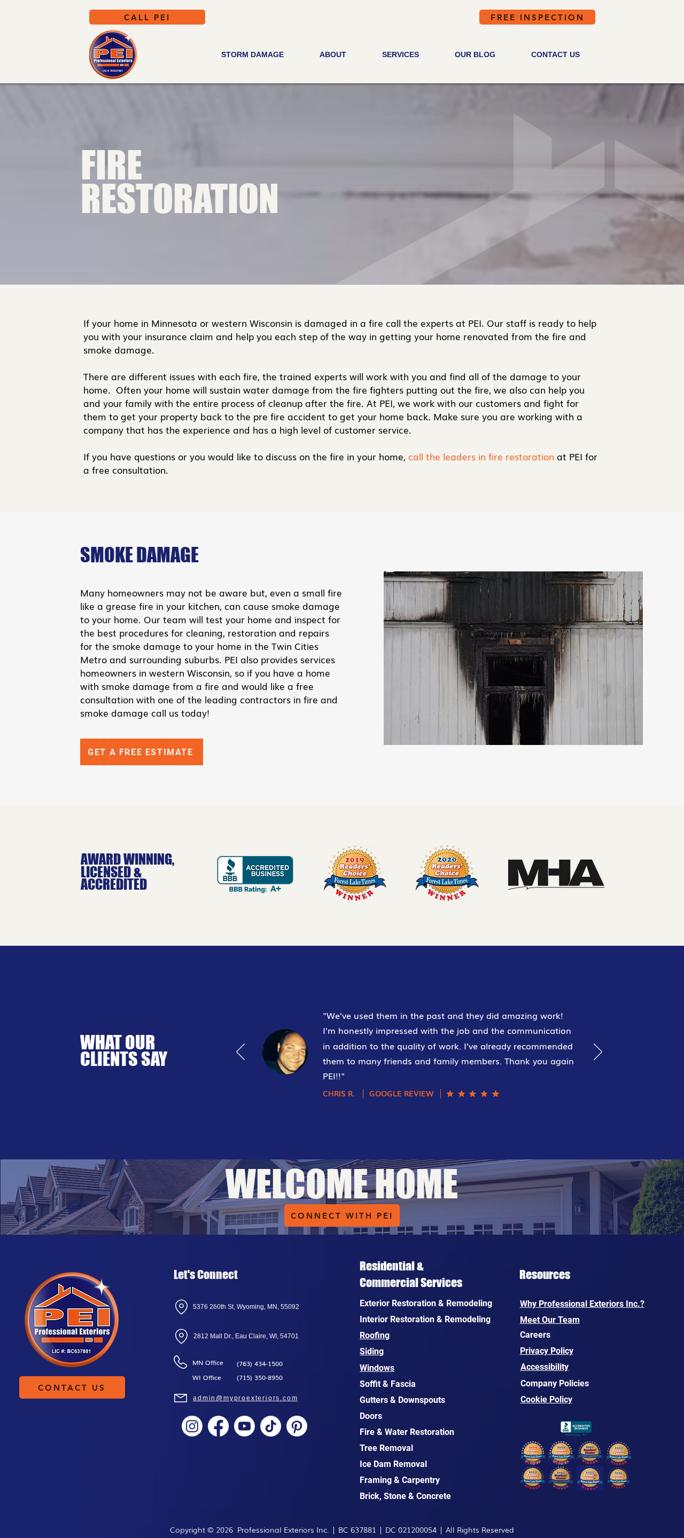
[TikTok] (270, 1426)
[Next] (598, 1052)
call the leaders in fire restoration (481, 456)
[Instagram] (192, 1426)
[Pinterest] (296, 1426)
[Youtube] (244, 1426)
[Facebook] (218, 1426)
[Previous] (240, 1052)
